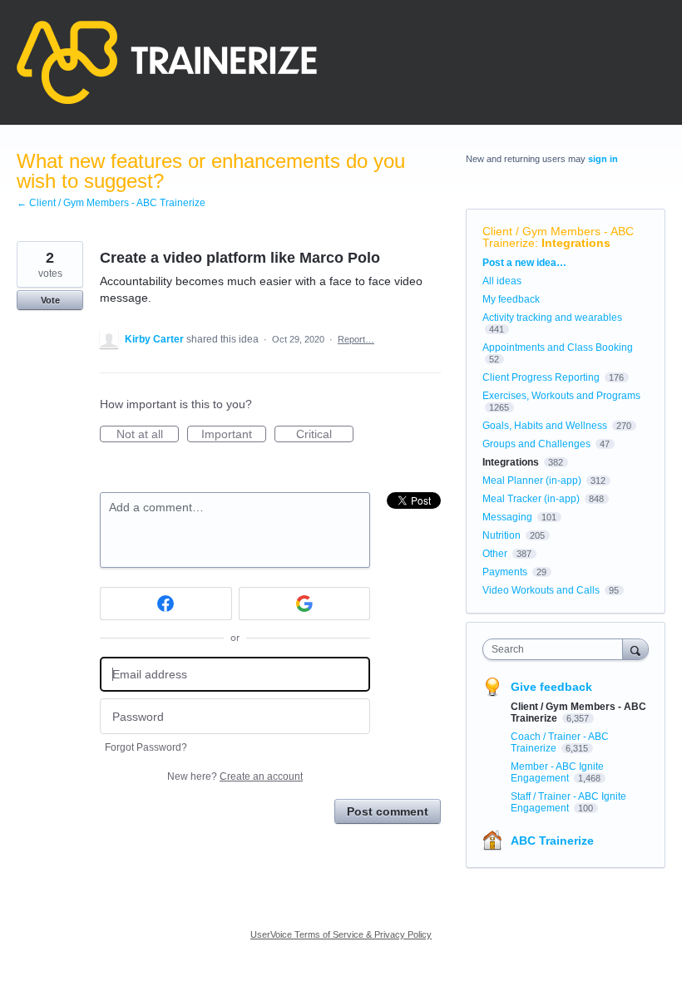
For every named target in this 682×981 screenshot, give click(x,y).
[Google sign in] (305, 603)
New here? (235, 776)
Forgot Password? (146, 747)
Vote (50, 300)
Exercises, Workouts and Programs (561, 396)
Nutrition (501, 535)
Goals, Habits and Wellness (544, 425)
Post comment (387, 811)
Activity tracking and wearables (552, 317)
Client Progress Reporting (541, 377)
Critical (324, 434)
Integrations (575, 242)
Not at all (147, 434)
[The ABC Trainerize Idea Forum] (167, 62)
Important (233, 434)
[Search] (635, 648)
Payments (504, 572)
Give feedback (551, 686)
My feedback (511, 299)
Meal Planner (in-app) (531, 480)
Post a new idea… (524, 263)
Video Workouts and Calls (541, 590)
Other (494, 554)
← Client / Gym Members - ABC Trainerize (111, 203)
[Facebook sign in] (166, 603)
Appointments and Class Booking (557, 347)
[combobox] (556, 649)
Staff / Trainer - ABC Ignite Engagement (568, 802)
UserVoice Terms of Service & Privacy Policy (341, 934)
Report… (356, 339)
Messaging (507, 517)
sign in (603, 159)
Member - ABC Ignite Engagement (557, 772)
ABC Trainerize (552, 840)
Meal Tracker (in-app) (531, 499)
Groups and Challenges (536, 444)
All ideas (501, 281)
